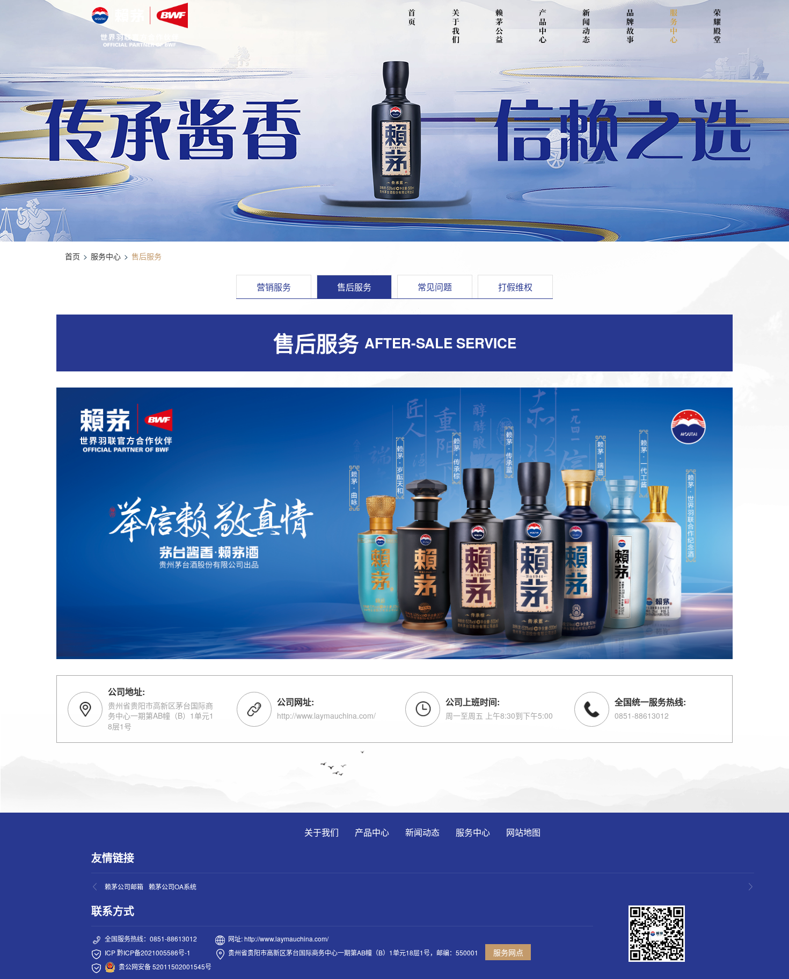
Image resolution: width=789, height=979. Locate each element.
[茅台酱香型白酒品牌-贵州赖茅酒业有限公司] (139, 25)
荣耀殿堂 (717, 26)
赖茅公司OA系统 (172, 886)
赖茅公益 (499, 26)
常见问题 (435, 287)
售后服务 (354, 287)
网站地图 (523, 832)
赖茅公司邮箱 (124, 886)
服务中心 (673, 26)
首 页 (413, 17)
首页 (72, 256)
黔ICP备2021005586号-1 (154, 952)
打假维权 (515, 287)
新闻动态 (586, 26)
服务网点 (508, 952)
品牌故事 (630, 26)
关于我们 (455, 26)
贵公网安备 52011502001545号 (165, 966)
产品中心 (542, 26)
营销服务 (274, 287)
